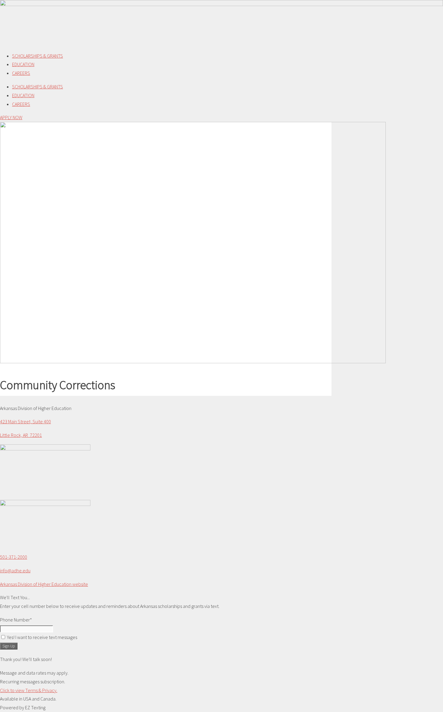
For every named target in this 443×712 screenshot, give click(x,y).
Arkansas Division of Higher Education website (44, 584)
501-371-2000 (13, 557)
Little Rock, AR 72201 (21, 435)
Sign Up (8, 646)
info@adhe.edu (15, 570)
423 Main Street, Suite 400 (25, 421)
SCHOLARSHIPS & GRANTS (37, 56)
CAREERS (21, 73)
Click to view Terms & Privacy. (28, 690)
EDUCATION (23, 64)
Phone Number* (16, 620)
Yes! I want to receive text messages (42, 637)
